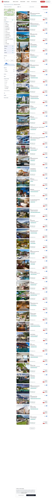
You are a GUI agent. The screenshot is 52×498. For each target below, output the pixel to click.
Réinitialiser (10, 21)
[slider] (4, 65)
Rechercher (44, 6)
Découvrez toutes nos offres (9, 4)
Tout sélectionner (6, 21)
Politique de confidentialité (24, 492)
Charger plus (32, 428)
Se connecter (47, 1)
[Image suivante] (28, 16)
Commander (42, 1)
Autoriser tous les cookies (31, 495)
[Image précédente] (17, 16)
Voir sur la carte (9, 12)
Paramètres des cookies (21, 495)
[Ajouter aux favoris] (28, 12)
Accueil (5, 4)
